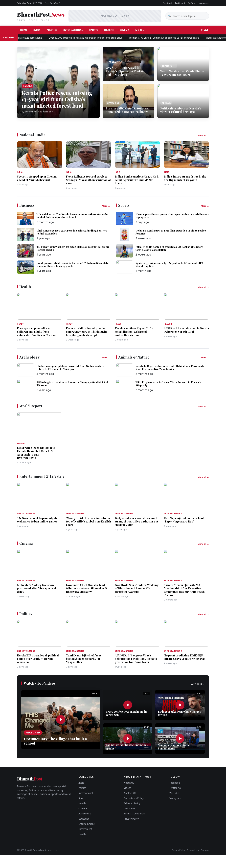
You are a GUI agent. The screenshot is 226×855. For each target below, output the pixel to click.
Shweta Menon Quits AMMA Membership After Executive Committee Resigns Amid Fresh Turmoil (184, 590)
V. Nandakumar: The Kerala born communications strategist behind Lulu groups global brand (72, 216)
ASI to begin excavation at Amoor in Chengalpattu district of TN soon (72, 384)
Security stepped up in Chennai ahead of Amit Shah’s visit (37, 178)
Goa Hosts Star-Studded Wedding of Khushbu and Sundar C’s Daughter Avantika (137, 588)
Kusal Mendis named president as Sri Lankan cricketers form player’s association (169, 248)
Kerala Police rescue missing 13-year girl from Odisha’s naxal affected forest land (57, 99)
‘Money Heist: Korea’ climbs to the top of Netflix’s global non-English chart (88, 521)
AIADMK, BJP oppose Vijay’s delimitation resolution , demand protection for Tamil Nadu (136, 658)
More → (106, 206)
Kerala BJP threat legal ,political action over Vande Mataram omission (38, 658)
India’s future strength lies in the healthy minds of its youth (185, 178)
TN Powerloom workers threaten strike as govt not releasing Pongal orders (73, 248)
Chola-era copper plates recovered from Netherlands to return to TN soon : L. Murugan (70, 367)
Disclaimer (130, 808)
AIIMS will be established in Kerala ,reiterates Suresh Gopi (186, 329)
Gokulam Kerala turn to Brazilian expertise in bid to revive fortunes (171, 232)
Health (109, 29)
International (73, 29)
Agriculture (84, 813)
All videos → (198, 683)
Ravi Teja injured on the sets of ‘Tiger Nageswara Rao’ (184, 519)
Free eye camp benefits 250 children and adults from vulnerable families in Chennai (36, 331)
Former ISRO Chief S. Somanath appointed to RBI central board (152, 37)
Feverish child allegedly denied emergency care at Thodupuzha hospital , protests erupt (86, 331)
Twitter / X (180, 2)
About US (129, 782)
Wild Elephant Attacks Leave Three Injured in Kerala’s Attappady (168, 384)
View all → (203, 135)
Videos (127, 787)
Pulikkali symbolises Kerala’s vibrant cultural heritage (180, 110)
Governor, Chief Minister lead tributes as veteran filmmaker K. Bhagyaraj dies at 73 (87, 588)
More (138, 29)
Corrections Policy (134, 798)
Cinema (124, 29)
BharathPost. (40, 15)
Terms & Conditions (135, 813)
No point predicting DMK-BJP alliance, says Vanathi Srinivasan (184, 656)
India (37, 29)
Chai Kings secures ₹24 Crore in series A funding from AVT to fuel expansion (72, 232)
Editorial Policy (132, 803)
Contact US (130, 793)
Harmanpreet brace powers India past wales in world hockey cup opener (172, 216)
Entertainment (86, 823)
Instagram (204, 2)
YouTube (192, 2)
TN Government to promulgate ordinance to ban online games (37, 519)
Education (84, 818)
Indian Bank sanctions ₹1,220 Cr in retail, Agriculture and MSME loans (137, 180)
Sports (93, 29)
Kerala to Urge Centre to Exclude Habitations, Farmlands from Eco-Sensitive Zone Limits (170, 367)
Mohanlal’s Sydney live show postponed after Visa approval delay (36, 588)
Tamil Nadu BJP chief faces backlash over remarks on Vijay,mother (83, 658)
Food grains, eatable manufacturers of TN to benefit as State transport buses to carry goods (73, 264)
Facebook (167, 2)
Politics (51, 29)
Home (23, 29)
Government (85, 828)
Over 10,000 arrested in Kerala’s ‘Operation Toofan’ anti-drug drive (74, 37)
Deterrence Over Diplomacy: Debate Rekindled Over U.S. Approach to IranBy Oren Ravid (36, 453)
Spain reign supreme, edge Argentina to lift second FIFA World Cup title (169, 264)
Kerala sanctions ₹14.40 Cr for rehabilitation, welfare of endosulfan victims (134, 331)
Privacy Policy (131, 818)
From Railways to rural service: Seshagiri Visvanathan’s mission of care (88, 180)
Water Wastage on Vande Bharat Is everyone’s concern (182, 73)
